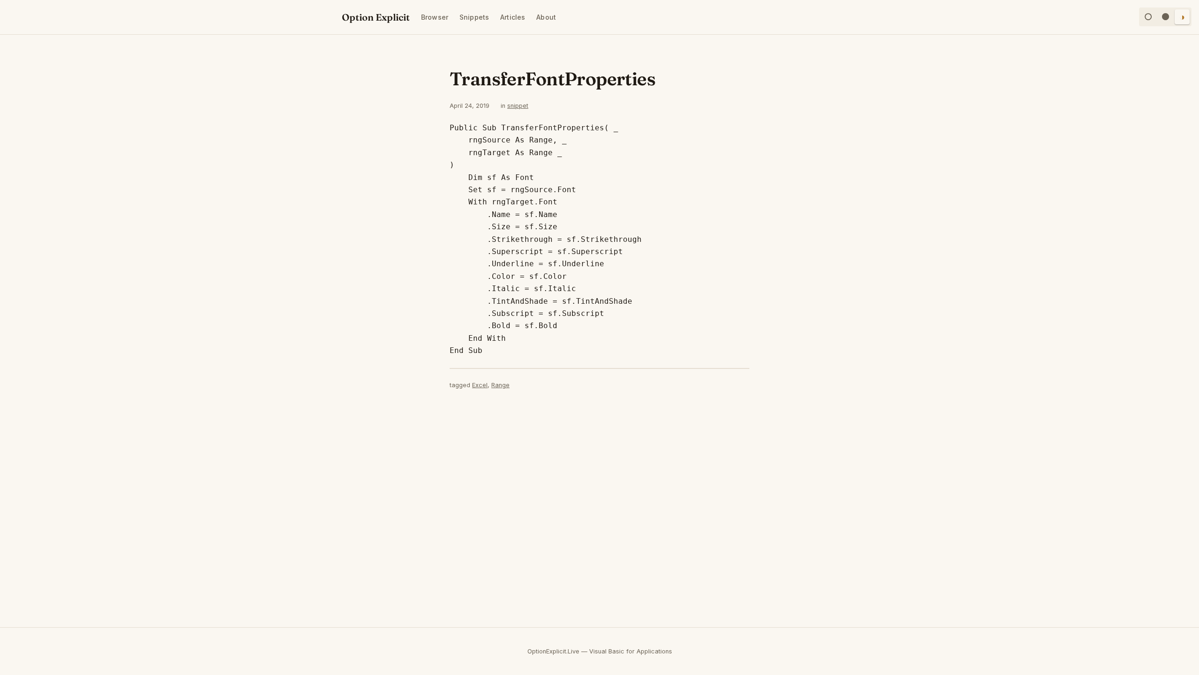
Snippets (474, 17)
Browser (434, 17)
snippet (517, 105)
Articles (512, 17)
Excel (480, 385)
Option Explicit (376, 17)
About (546, 17)
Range (500, 385)
